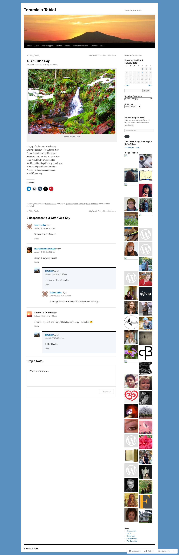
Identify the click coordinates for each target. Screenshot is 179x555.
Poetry (53, 203)
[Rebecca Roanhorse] (145, 249)
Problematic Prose (80, 45)
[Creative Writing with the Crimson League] (131, 456)
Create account (131, 531)
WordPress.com (132, 541)
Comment (106, 391)
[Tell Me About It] (131, 337)
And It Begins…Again (132, 147)
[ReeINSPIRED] (131, 190)
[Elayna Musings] (131, 263)
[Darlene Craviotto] (131, 500)
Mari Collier (40, 224)
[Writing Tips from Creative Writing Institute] (131, 515)
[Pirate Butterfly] (145, 353)
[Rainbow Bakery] (145, 398)
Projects (94, 45)
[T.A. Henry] (145, 324)
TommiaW (53, 64)
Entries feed (131, 536)
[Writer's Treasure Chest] (131, 323)
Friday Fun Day (33, 55)
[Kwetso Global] (145, 309)
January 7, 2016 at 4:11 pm (44, 228)
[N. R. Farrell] (131, 278)
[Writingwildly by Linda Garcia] (131, 485)
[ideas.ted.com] (145, 294)
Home (29, 45)
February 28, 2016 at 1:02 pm (45, 316)
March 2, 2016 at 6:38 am (54, 338)
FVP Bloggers (47, 45)
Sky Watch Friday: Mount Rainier (102, 55)
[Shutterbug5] (131, 396)
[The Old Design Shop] (131, 367)
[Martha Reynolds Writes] (145, 220)
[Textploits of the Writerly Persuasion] (145, 472)
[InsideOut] (131, 161)
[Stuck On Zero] (131, 441)
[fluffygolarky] (131, 293)
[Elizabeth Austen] (131, 308)
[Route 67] (145, 191)
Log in (129, 533)
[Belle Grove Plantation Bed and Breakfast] (145, 517)
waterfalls (94, 203)
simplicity (82, 203)
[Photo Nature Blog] (131, 470)
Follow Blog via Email (134, 117)
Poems (67, 45)
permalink (30, 206)
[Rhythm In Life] (145, 264)
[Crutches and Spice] (145, 205)
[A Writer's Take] (145, 338)
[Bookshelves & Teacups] (145, 161)
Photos (59, 45)
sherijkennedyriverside (45, 248)
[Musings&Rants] (131, 426)
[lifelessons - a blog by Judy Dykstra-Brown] (145, 279)
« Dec (126, 85)
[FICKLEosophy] (145, 502)
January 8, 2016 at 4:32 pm (44, 252)
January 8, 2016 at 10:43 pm (56, 274)
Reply (36, 238)
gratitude (69, 203)
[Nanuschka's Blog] (131, 175)
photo (75, 203)
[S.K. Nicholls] (145, 383)
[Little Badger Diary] (145, 235)
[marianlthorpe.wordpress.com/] (131, 204)
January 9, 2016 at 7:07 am (60, 295)
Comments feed (132, 538)
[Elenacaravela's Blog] (131, 411)
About (36, 45)
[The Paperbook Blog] (145, 368)
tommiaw (49, 270)
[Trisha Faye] (131, 219)
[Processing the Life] (131, 381)
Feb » (150, 85)
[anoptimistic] (145, 413)
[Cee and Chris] (131, 352)
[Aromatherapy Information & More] (145, 487)
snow (88, 203)
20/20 (102, 45)
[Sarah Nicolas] (145, 176)
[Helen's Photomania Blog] (131, 249)
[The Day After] (145, 457)
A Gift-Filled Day (38, 61)
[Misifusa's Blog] (145, 442)
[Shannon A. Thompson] (145, 428)
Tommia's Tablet (40, 9)
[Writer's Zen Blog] (131, 234)
